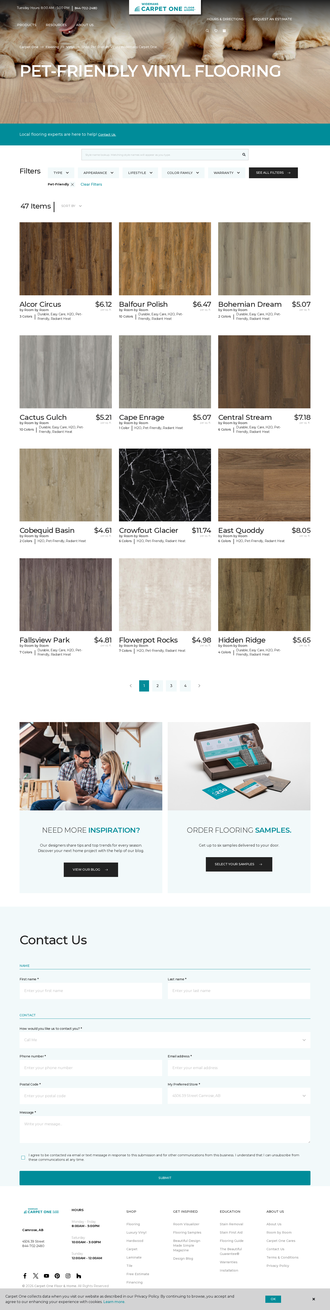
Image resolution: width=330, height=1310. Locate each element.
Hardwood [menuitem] (134, 1241)
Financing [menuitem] (134, 1282)
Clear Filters (91, 184)
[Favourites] (216, 31)
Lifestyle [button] (137, 173)
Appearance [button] (95, 173)
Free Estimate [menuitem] (137, 1274)
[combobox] (160, 154)
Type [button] (57, 173)
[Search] (244, 154)
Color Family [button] (180, 173)
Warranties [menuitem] (229, 1262)
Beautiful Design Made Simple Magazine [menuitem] (186, 1245)
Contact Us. (107, 135)
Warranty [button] (223, 173)
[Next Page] (199, 686)
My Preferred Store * (184, 1084)
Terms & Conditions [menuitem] (282, 1257)
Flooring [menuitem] (133, 1224)
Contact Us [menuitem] (275, 1249)
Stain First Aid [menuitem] (231, 1232)
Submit (165, 1178)
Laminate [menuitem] (134, 1257)
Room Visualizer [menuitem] (186, 1224)
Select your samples (234, 864)
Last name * (177, 979)
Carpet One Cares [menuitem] (280, 1241)
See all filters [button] (270, 173)
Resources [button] (56, 25)
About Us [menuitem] (274, 1224)
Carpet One (29, 47)
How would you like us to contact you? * (51, 1028)
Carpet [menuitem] (131, 1249)
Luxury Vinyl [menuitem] (136, 1232)
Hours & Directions (225, 19)
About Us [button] (85, 25)
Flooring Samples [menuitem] (187, 1232)
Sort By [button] (68, 206)
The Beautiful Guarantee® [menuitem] (231, 1251)
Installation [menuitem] (229, 1270)
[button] (207, 31)
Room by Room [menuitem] (279, 1232)
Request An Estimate (272, 19)
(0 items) (224, 30)
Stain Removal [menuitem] (231, 1224)
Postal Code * (30, 1084)
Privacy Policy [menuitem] (277, 1266)
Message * (28, 1112)
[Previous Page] (130, 686)
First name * (29, 979)
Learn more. (114, 1302)
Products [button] (26, 25)
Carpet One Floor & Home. (55, 1286)
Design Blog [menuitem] (183, 1259)
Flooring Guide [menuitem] (232, 1241)
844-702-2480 (86, 8)
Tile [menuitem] (129, 1266)
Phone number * (33, 1056)
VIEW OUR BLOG (86, 869)
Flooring (52, 47)
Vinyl (70, 47)
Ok (273, 1299)
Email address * (180, 1056)
